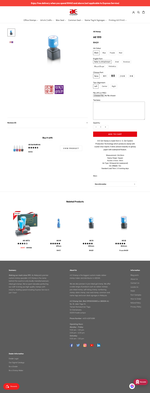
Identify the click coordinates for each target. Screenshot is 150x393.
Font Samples (136, 295)
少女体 (122, 76)
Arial (117, 62)
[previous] (6, 229)
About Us (134, 279)
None (96, 76)
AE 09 (58, 240)
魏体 (113, 75)
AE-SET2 (26, 240)
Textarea (96, 100)
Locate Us (134, 287)
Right (114, 86)
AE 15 (91, 240)
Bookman (126, 62)
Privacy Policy (136, 307)
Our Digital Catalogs (16, 362)
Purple (112, 53)
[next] (143, 229)
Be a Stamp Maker (16, 370)
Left (95, 86)
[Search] (138, 12)
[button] (33, 148)
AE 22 (124, 240)
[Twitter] (102, 175)
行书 (131, 76)
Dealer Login (14, 359)
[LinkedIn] (98, 345)
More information (100, 184)
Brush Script (99, 66)
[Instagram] (85, 345)
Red (120, 53)
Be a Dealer (13, 366)
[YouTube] (91, 345)
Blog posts (135, 275)
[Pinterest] (105, 175)
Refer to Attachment (102, 62)
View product (71, 148)
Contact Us (135, 283)
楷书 (105, 76)
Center (104, 86)
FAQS (133, 291)
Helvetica (112, 66)
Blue (104, 53)
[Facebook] (99, 175)
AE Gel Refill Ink (34, 145)
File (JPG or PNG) (99, 93)
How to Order (136, 299)
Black (96, 53)
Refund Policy (136, 303)
